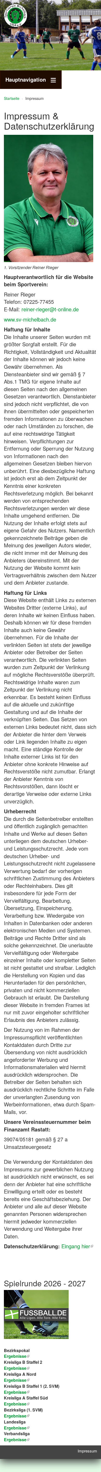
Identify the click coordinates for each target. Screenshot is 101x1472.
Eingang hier (75, 1246)
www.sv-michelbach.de (30, 319)
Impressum (87, 1450)
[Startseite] (23, 15)
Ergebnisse (15, 1380)
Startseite (11, 98)
